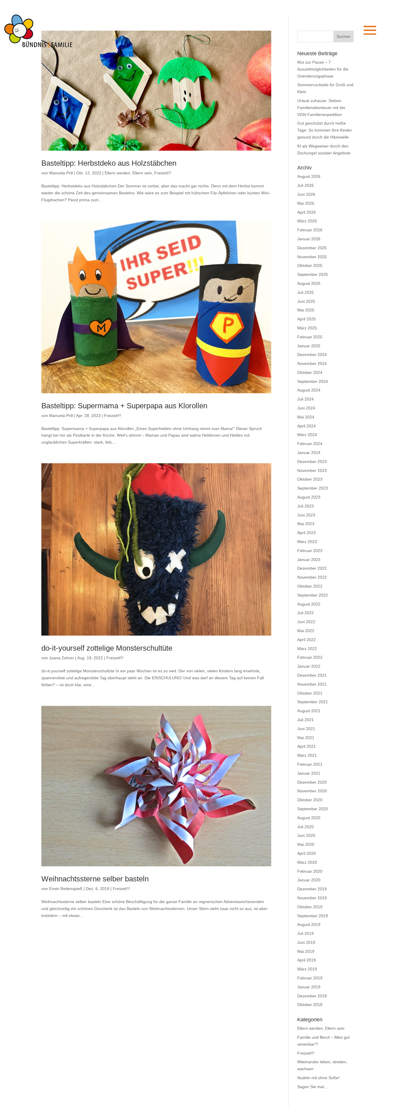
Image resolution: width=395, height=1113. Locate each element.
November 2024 (312, 363)
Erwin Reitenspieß (65, 888)
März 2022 (307, 648)
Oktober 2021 (309, 693)
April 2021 (306, 746)
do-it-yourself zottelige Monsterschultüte (106, 648)
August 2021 (308, 710)
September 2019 (312, 915)
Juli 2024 (305, 399)
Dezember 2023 (312, 461)
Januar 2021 (308, 773)
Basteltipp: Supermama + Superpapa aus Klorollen (124, 405)
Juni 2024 (306, 408)
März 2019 (307, 969)
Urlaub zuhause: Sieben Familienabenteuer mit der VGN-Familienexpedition (321, 107)
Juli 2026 (305, 185)
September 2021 (312, 701)
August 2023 (308, 497)
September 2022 (312, 595)
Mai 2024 (305, 417)
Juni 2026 (306, 194)
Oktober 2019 (309, 907)
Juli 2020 (305, 826)
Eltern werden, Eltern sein (128, 173)
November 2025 (312, 256)
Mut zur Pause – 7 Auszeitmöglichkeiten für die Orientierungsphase (322, 69)
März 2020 (307, 862)
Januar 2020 (308, 880)
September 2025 (312, 274)
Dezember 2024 (312, 354)
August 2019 (308, 924)
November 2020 (312, 791)
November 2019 (312, 898)
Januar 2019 (308, 987)
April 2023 (306, 532)
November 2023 (312, 470)
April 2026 (306, 212)
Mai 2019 (305, 951)
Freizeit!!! (162, 173)
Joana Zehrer (61, 658)
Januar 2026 (308, 239)
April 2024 (306, 426)
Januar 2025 (308, 346)
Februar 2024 (309, 443)
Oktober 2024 (309, 372)
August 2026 (308, 176)
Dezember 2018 (312, 996)
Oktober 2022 (309, 586)
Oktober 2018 (309, 1004)
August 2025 (308, 283)
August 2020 (308, 817)
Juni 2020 (306, 835)
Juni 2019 (306, 942)
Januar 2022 (308, 666)
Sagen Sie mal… (312, 1086)
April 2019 (306, 960)
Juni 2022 (306, 621)
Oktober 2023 (309, 479)
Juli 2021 (305, 719)
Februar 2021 (309, 764)
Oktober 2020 (309, 800)
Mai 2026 (305, 203)
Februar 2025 (309, 337)
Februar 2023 (309, 550)
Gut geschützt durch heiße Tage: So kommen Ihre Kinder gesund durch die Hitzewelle (324, 130)
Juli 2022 (305, 612)
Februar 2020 (309, 871)
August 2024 (308, 390)
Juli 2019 (305, 933)
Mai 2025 (305, 310)
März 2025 (307, 328)
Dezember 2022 (312, 568)
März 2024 (307, 434)
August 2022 (308, 604)
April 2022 (306, 639)
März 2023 (307, 541)
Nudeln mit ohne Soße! (318, 1077)
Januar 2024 (308, 452)
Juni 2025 (306, 301)
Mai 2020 (305, 844)
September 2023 (312, 488)
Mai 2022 (305, 630)
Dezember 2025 (312, 248)
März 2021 (307, 755)
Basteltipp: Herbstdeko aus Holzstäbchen (108, 163)
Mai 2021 (305, 737)
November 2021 (312, 684)
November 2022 (312, 577)
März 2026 (307, 221)
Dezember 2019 (312, 889)
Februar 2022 (309, 657)
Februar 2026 (309, 230)
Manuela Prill (61, 173)
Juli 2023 (305, 506)
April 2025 (306, 319)
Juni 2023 (306, 515)
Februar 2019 (309, 978)
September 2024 (312, 381)
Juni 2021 (306, 728)
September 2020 (312, 808)
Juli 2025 (305, 292)
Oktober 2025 (309, 265)
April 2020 (306, 853)
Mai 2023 (305, 523)
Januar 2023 (308, 559)
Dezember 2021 (312, 675)
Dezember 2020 (312, 782)
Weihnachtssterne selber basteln (95, 878)
